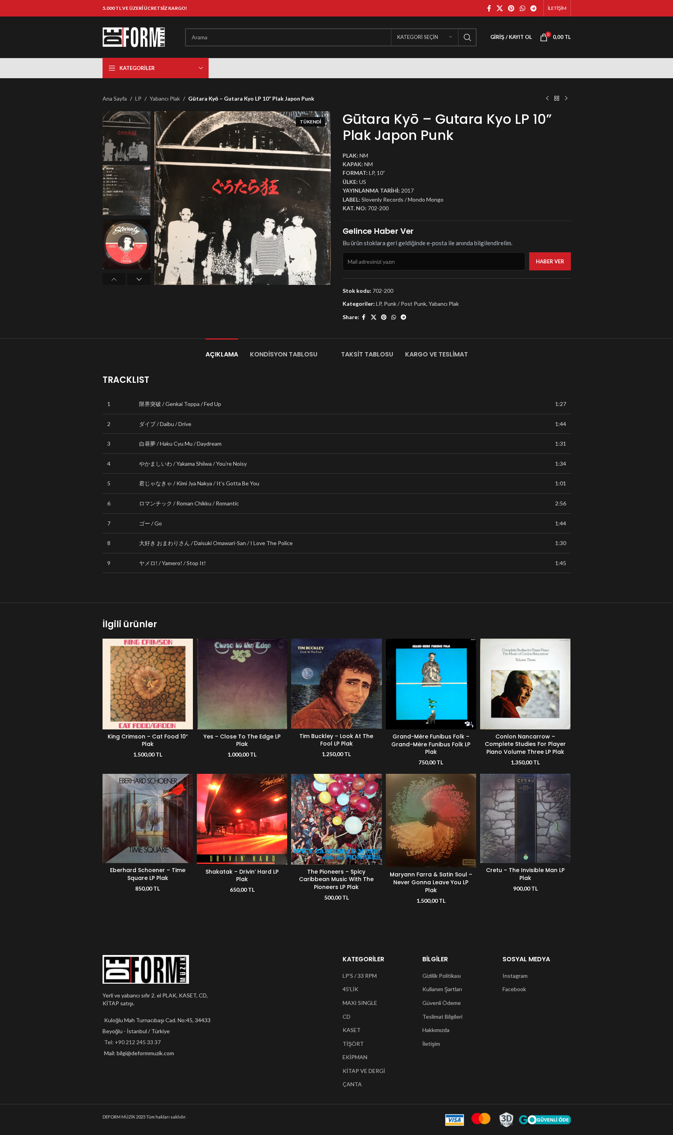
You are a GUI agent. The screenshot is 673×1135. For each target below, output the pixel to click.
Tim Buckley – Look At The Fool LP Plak (336, 740)
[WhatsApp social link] (522, 8)
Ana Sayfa (115, 98)
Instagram (515, 975)
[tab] (221, 350)
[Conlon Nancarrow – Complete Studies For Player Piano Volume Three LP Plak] (525, 684)
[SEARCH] (467, 37)
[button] (114, 279)
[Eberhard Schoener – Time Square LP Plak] (148, 818)
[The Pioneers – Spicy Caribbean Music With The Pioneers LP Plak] (336, 819)
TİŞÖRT (353, 1043)
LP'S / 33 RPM (360, 975)
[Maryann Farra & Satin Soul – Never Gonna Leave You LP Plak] (431, 820)
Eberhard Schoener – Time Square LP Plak (147, 874)
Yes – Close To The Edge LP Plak (242, 740)
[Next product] (566, 98)
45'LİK (350, 989)
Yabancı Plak (165, 98)
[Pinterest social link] (511, 8)
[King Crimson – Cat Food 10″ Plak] (148, 684)
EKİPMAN (355, 1057)
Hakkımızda (435, 1030)
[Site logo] (134, 36)
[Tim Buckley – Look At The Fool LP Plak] (336, 684)
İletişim (431, 1043)
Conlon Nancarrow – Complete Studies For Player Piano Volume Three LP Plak (525, 744)
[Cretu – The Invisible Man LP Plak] (525, 818)
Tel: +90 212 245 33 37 (132, 1042)
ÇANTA (352, 1084)
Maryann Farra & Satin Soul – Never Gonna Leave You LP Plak (431, 882)
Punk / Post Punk (405, 303)
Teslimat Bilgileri (442, 1016)
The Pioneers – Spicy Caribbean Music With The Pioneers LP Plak (336, 879)
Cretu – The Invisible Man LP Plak (525, 874)
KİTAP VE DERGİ (364, 1070)
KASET (352, 1030)
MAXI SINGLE (360, 1002)
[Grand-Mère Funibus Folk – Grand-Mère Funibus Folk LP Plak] (431, 684)
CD (346, 1016)
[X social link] (499, 8)
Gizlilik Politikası (441, 975)
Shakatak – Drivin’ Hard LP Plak (242, 875)
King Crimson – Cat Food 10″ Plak (148, 740)
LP (138, 98)
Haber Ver (550, 261)
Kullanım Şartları (442, 989)
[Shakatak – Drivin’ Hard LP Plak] (242, 819)
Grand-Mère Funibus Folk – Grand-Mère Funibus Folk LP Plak (430, 744)
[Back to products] (556, 98)
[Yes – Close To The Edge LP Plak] (242, 684)
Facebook (514, 989)
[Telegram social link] (533, 8)
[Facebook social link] (489, 8)
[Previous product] (547, 98)
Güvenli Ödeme (441, 1002)
